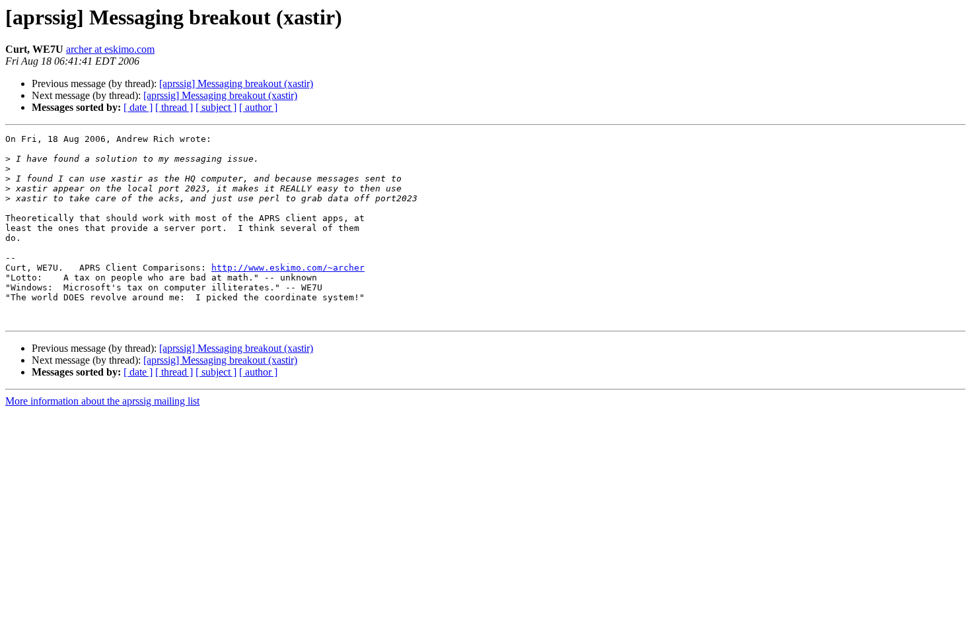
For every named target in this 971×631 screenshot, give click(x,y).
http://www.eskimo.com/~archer (288, 268)
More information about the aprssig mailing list (102, 401)
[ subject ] (216, 107)
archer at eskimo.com (110, 49)
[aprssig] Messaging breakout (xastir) (236, 83)
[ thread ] (174, 107)
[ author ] (258, 107)
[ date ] (138, 107)
